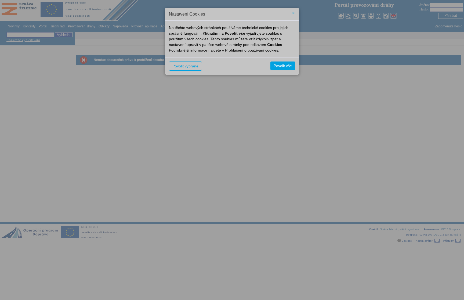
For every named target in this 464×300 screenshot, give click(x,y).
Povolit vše (283, 66)
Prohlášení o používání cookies (251, 50)
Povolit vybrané (185, 66)
